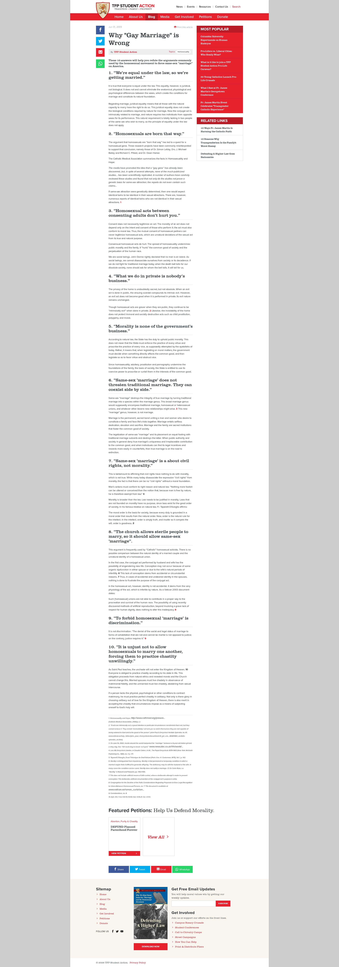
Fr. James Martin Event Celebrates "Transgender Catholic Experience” (215, 106)
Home (119, 17)
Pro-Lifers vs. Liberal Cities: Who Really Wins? (216, 52)
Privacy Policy (138, 962)
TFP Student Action (125, 51)
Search (236, 6)
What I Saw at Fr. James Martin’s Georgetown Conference (214, 91)
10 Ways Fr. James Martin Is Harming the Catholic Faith (217, 129)
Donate (222, 17)
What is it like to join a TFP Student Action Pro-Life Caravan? (216, 65)
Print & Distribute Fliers (189, 946)
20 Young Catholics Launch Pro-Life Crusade (219, 78)
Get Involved (184, 17)
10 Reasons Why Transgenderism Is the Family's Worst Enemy (218, 142)
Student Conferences (187, 927)
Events (191, 6)
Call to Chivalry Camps (188, 932)
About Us (136, 17)
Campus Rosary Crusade (189, 922)
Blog (151, 17)
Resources (205, 6)
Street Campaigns (185, 937)
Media (165, 17)
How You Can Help (186, 941)
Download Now (150, 946)
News (179, 6)
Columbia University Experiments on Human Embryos (214, 40)
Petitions (205, 17)
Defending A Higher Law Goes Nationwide (218, 155)
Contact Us (221, 6)
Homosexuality (183, 52)
